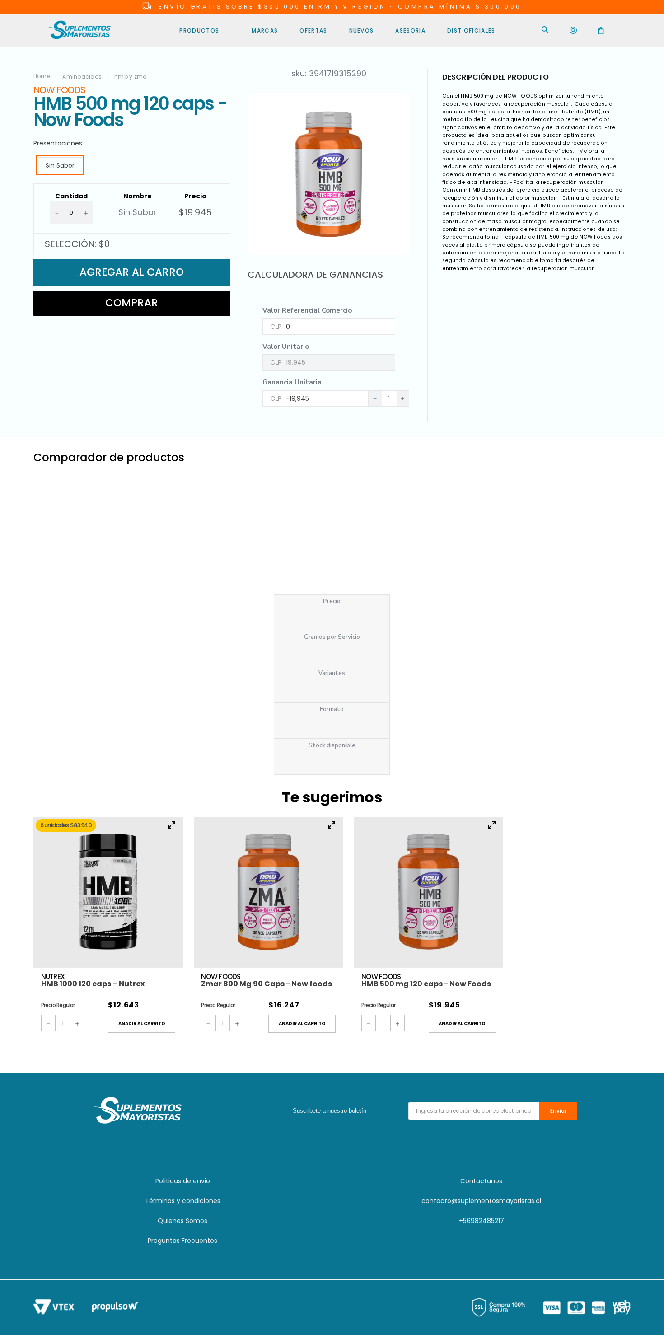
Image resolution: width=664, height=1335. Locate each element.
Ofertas (313, 30)
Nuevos (361, 30)
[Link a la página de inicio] (44, 76)
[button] (60, 165)
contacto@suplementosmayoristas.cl (481, 1200)
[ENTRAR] (573, 31)
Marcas (265, 30)
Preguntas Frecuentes (182, 1240)
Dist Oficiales (471, 30)
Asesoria (410, 30)
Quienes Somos (182, 1220)
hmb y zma (130, 77)
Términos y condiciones (182, 1200)
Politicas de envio (182, 1180)
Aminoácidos (82, 77)
